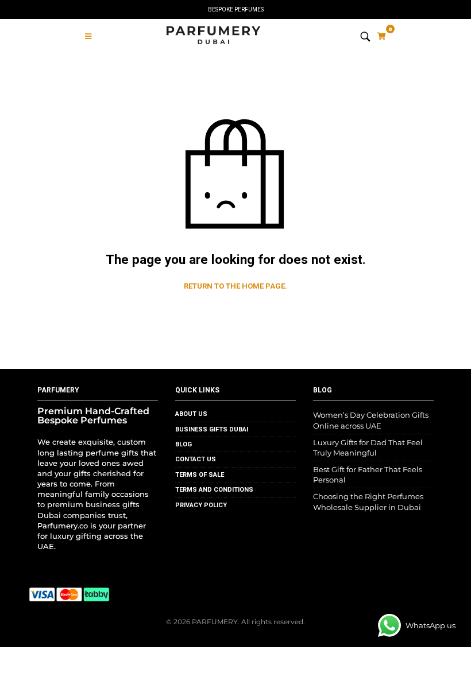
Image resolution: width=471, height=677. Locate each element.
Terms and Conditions (214, 489)
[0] (381, 36)
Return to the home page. (235, 286)
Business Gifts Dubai (211, 429)
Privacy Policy (201, 505)
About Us (191, 414)
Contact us (195, 459)
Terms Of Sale (199, 474)
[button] (88, 36)
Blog (183, 444)
